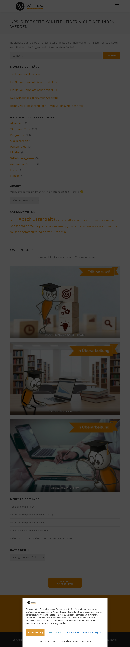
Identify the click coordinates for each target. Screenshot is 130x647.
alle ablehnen (55, 632)
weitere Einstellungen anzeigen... (85, 632)
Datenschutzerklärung (48, 641)
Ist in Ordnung (35, 632)
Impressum (86, 641)
